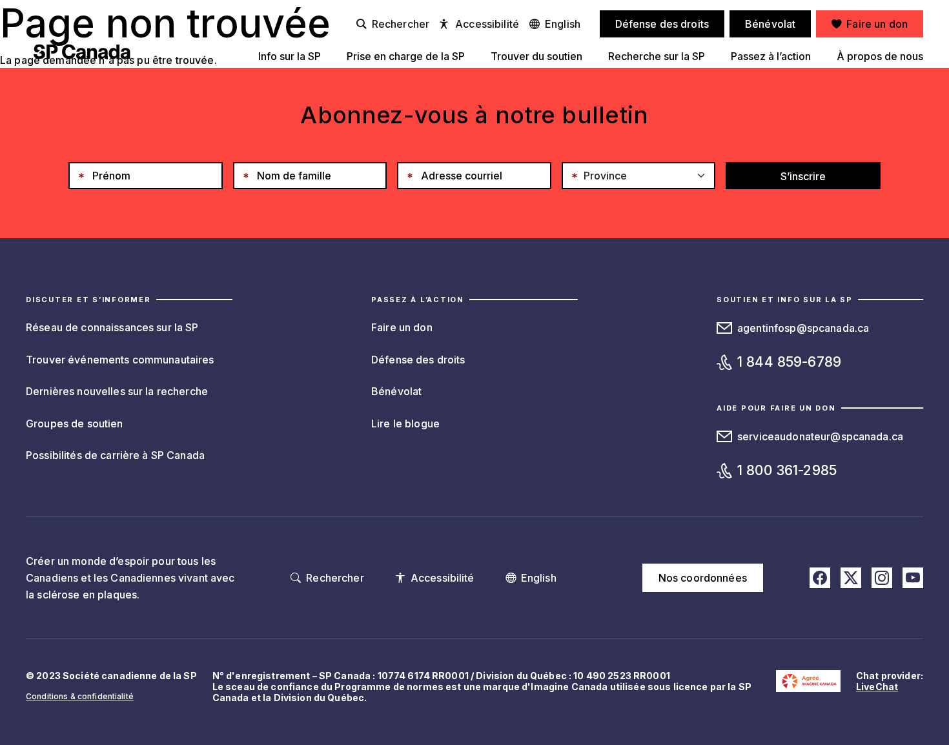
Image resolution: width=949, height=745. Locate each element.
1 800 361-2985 (787, 470)
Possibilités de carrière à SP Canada (115, 455)
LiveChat (877, 686)
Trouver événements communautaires (120, 359)
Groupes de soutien (74, 423)
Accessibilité (487, 23)
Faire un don (402, 327)
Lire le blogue (405, 423)
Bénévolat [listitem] (770, 23)
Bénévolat (396, 391)
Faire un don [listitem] (877, 23)
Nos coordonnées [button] (702, 577)
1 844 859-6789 (789, 362)
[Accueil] (82, 51)
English (562, 23)
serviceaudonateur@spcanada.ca (820, 436)
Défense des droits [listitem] (662, 23)
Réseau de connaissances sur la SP (112, 327)
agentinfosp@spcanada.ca (803, 327)
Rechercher (400, 23)
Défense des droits (418, 359)
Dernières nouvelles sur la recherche (117, 391)
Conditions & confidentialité (80, 696)
